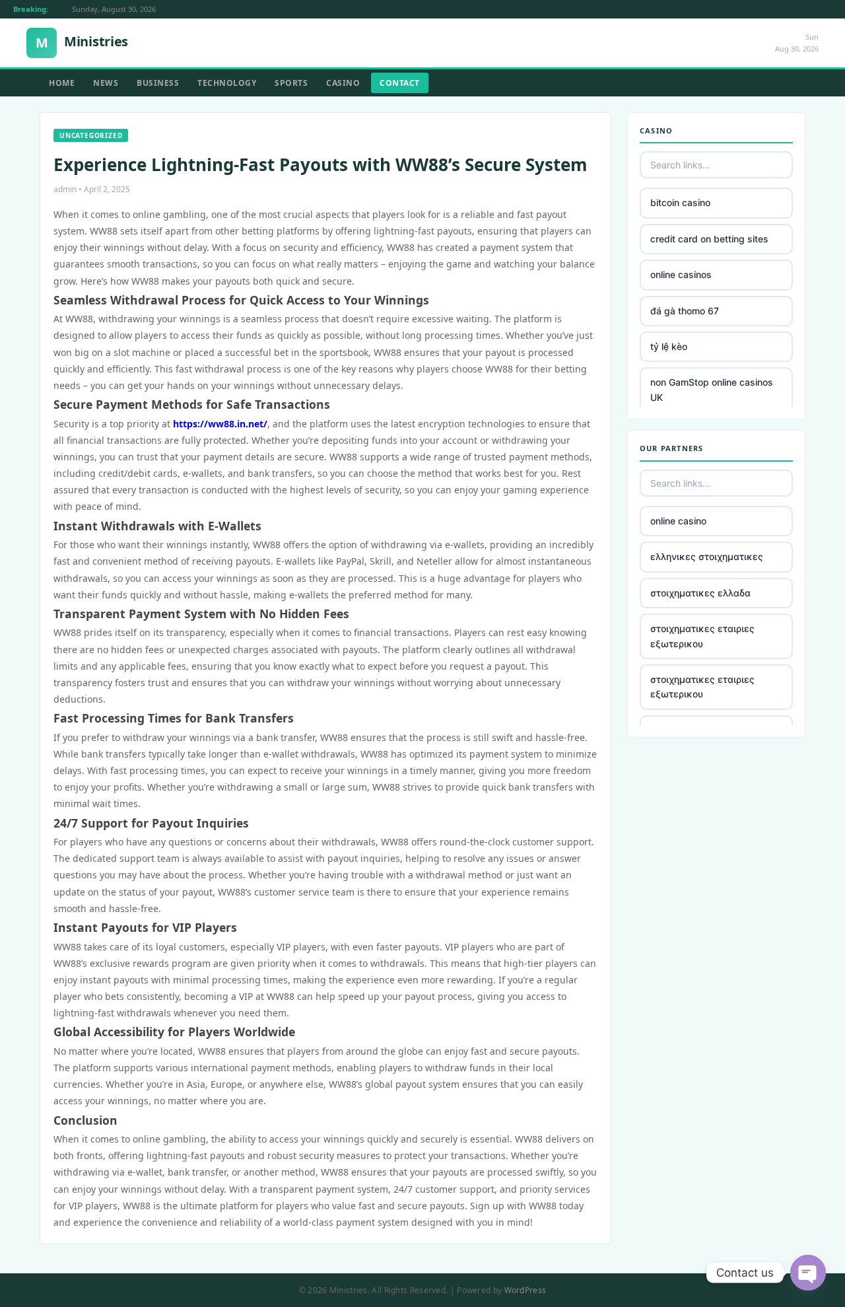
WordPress (525, 1290)
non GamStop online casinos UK (711, 389)
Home (62, 82)
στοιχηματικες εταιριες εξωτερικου (702, 636)
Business (158, 82)
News (105, 82)
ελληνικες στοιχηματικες (706, 556)
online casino (678, 520)
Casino (343, 82)
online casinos (681, 274)
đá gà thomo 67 (684, 310)
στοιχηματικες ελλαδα (700, 592)
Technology (226, 82)
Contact (400, 82)
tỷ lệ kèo (668, 346)
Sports (291, 82)
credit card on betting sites (709, 238)
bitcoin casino (680, 202)
